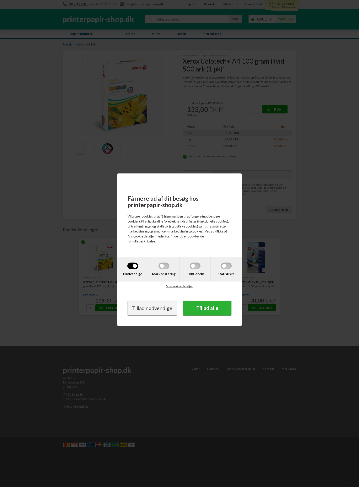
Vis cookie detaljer (179, 286)
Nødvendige (132, 274)
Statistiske (226, 274)
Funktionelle (195, 274)
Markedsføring (164, 274)
